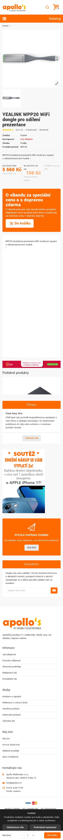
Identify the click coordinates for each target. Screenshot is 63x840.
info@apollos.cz (14, 782)
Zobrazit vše (31, 438)
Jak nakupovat (9, 654)
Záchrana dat (8, 720)
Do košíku (52, 835)
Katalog (55, 18)
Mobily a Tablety (12, 808)
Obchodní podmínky (11, 666)
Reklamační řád (9, 672)
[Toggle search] (47, 7)
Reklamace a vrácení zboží (14, 702)
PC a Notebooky (30, 808)
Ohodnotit (43, 130)
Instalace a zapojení (11, 696)
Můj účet (6, 738)
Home (5, 25)
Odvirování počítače (11, 714)
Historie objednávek (11, 744)
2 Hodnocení (31, 130)
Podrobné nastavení (45, 827)
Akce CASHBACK (10, 756)
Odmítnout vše (15, 827)
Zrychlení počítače (11, 708)
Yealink (23, 135)
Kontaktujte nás (9, 678)
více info (31, 547)
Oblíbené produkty (10, 750)
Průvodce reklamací (11, 660)
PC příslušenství (48, 808)
